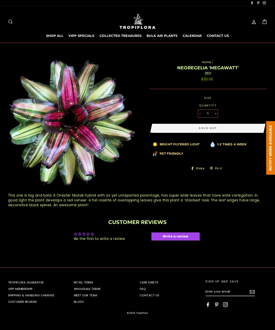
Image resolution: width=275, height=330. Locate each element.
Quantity (208, 105)
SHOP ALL (54, 36)
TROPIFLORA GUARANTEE (26, 282)
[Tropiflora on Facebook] (208, 304)
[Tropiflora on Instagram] (225, 304)
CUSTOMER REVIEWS (22, 302)
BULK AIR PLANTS (162, 36)
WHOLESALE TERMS (87, 289)
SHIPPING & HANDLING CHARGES (31, 295)
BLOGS (79, 302)
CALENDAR (192, 36)
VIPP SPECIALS (81, 36)
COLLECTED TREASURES (120, 36)
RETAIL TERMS (83, 282)
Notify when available (270, 148)
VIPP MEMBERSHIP (20, 289)
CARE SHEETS (149, 282)
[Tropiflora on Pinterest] (216, 304)
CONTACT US (218, 36)
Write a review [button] (175, 236)
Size (208, 98)
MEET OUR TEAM (85, 295)
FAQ (143, 289)
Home (206, 62)
